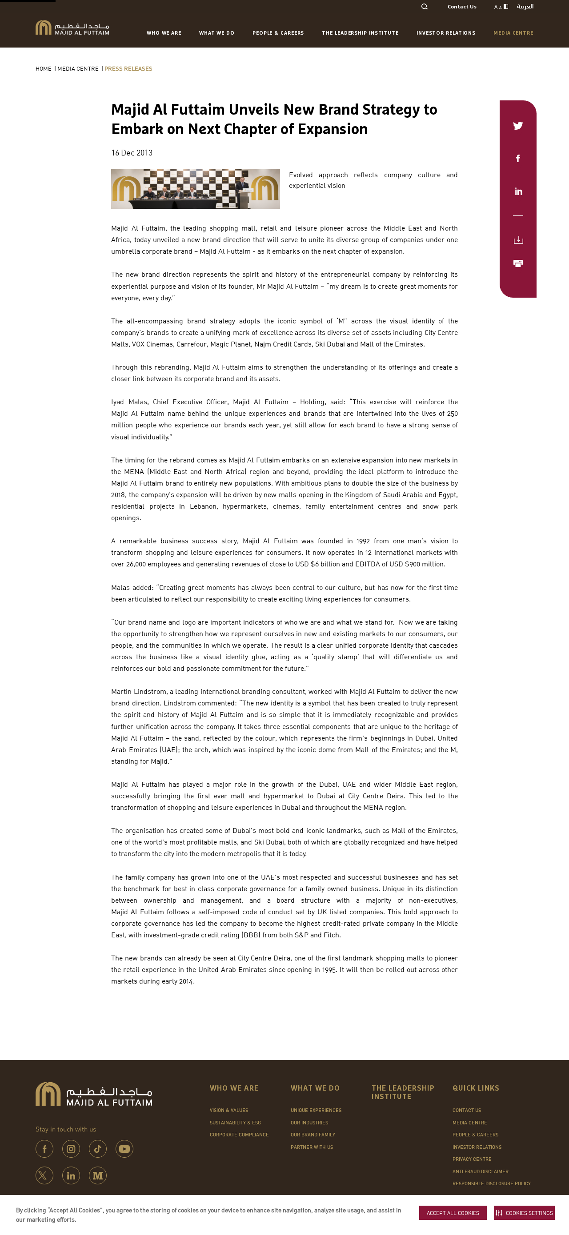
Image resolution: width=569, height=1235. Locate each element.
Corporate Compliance (239, 1134)
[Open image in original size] (72, 27)
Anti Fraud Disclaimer (481, 1171)
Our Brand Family (313, 1134)
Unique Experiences (316, 1110)
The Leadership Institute (360, 33)
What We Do (217, 33)
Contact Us (462, 7)
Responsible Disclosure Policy (492, 1183)
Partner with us (312, 1147)
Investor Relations (446, 33)
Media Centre (513, 33)
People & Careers (278, 33)
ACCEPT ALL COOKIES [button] (453, 1213)
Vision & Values (229, 1110)
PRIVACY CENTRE (472, 1159)
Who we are (164, 33)
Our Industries (309, 1122)
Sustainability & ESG (235, 1122)
